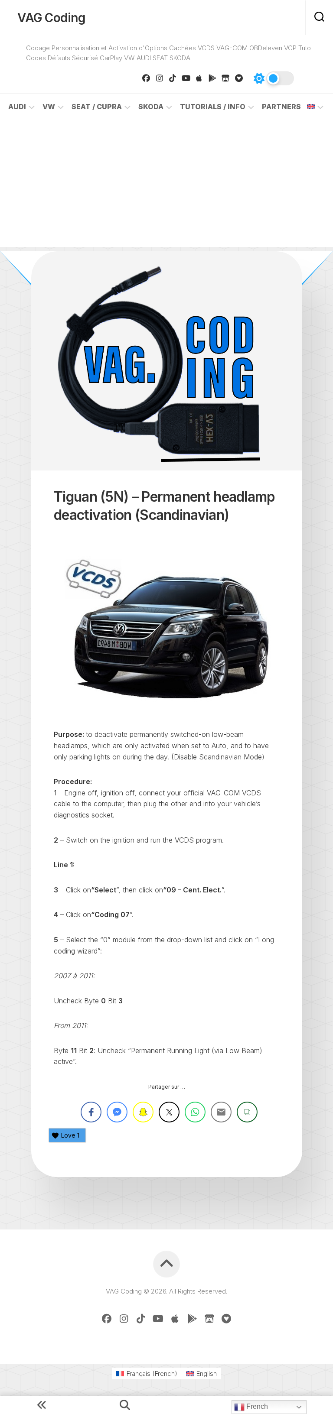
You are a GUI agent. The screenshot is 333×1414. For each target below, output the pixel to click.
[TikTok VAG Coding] (173, 78)
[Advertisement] (166, 186)
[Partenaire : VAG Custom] (226, 78)
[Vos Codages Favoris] (239, 78)
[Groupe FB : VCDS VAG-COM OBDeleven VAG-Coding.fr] (146, 78)
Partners (281, 106)
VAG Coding (51, 17)
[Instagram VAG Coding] (160, 78)
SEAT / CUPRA (97, 106)
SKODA (150, 106)
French (256, 1406)
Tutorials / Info (212, 106)
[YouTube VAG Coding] (186, 78)
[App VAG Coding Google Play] (213, 78)
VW (48, 106)
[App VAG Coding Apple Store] (199, 78)
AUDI (17, 106)
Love (70, 1135)
